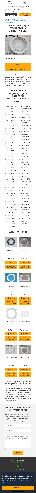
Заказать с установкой (18, 69)
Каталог (14, 19)
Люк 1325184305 (11, 357)
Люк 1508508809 (24, 322)
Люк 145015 (25, 357)
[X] (21, 462)
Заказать (18, 453)
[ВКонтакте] (14, 462)
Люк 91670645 (10, 22)
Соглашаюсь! (18, 488)
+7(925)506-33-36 (11, 7)
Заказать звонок (25, 14)
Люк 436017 (11, 286)
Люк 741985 (11, 322)
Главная (7, 19)
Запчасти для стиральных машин (17, 20)
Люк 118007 (25, 250)
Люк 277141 (11, 250)
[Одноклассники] (17, 462)
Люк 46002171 (25, 286)
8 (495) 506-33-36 (24, 7)
